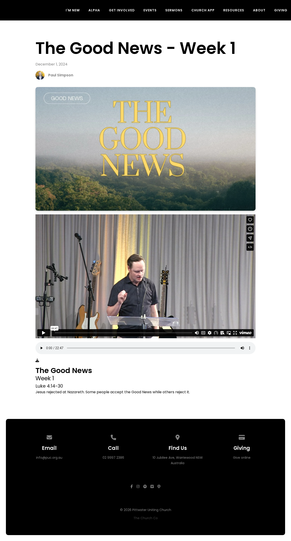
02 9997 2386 (113, 457)
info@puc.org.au (49, 457)
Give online (242, 457)
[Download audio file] (37, 360)
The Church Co (145, 518)
